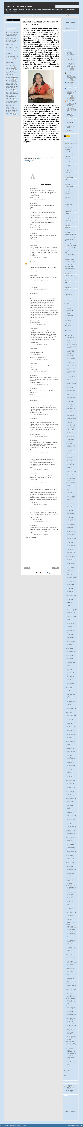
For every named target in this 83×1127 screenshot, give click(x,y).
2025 (66, 303)
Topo (81, 1125)
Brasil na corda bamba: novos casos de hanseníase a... (71, 800)
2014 (66, 1070)
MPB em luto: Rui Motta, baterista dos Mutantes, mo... (71, 479)
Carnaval (67, 161)
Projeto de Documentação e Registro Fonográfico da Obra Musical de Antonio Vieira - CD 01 (71, 76)
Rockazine (69, 130)
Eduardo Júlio (68, 186)
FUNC (66, 202)
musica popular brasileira (70, 239)
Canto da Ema (68, 158)
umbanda (67, 287)
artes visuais (68, 147)
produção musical (69, 259)
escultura (67, 189)
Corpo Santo (68, 175)
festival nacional (68, 199)
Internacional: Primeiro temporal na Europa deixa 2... (71, 1025)
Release (23, 15)
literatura (67, 216)
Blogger (49, 573)
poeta (66, 252)
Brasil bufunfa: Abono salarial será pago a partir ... (71, 631)
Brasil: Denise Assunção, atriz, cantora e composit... (71, 995)
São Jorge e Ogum (69, 275)
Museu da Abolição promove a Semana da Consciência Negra (71, 103)
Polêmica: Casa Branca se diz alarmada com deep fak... (71, 346)
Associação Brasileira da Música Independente (71, 121)
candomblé (67, 156)
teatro (66, 282)
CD (65, 163)
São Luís (67, 280)
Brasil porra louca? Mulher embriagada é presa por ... (71, 558)
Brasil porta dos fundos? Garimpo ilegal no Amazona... (71, 868)
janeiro (68, 335)
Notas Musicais (70, 108)
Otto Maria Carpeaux (69, 245)
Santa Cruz (67, 271)
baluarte (67, 151)
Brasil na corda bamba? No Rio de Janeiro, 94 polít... (71, 689)
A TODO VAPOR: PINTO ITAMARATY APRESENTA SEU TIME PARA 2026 (12, 40)
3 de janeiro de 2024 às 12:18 (41, 384)
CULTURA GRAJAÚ (71, 100)
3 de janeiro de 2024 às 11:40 (40, 344)
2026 (66, 301)
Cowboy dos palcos (34, 261)
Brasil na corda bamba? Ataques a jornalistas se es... (71, 445)
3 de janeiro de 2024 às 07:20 (41, 241)
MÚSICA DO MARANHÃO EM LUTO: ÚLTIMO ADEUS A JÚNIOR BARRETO (12, 34)
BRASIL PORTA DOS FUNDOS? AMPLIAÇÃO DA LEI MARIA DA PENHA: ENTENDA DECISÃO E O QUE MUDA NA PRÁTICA (12, 86)
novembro (68, 310)
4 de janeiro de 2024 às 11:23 (40, 482)
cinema (66, 172)
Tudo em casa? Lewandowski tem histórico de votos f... (71, 714)
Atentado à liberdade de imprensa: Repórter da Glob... (71, 533)
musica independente (70, 234)
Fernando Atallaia (70, 28)
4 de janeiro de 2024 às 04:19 (41, 414)
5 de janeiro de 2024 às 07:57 (41, 504)
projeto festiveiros (69, 261)
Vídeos (52, 15)
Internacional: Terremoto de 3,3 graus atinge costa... (71, 908)
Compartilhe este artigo (29, 160)
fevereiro (68, 332)
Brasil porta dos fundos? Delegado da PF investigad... (71, 357)
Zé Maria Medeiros (69, 294)
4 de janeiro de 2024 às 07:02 (41, 469)
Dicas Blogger (76, 1125)
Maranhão (67, 220)
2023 (66, 1067)
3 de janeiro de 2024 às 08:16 (41, 271)
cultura (66, 179)
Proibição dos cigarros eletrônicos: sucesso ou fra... (71, 618)
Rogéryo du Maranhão (70, 268)
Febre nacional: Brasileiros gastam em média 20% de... (71, 709)
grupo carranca (68, 204)
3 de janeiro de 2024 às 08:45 (41, 280)
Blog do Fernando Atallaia (21, 6)
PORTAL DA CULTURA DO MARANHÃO (70, 116)
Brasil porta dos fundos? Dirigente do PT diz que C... (71, 657)
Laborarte (67, 213)
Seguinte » (55, 567)
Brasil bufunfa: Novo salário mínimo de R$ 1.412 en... (70, 1063)
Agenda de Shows (14, 15)
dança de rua (68, 184)
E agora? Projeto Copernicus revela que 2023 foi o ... (71, 819)
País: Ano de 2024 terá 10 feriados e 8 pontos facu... (71, 839)
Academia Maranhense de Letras (70, 126)
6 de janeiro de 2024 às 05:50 (41, 534)
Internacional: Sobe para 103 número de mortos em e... (71, 1020)
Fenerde (67, 191)
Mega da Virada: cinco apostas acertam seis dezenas (71, 1057)
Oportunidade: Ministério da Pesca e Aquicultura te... (71, 921)
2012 (66, 1075)
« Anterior (26, 567)
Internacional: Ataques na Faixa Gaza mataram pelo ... (71, 873)
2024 (66, 306)
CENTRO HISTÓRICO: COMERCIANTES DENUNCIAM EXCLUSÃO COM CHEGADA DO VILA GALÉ (12, 55)
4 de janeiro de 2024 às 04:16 (41, 396)
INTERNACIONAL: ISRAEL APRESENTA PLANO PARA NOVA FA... (71, 971)
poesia (66, 250)
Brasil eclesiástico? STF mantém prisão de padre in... (71, 484)
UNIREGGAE (68, 289)
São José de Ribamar (70, 278)
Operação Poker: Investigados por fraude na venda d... (71, 757)
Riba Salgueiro (68, 266)
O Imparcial (67, 243)
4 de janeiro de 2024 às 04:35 (41, 436)
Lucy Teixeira (68, 218)
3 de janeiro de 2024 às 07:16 (41, 229)
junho (67, 323)
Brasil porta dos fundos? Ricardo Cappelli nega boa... (71, 777)
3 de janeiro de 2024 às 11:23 (40, 324)
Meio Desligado (70, 82)
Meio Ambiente (68, 223)
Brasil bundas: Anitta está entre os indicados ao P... (70, 782)
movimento (67, 227)
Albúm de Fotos (44, 15)
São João (67, 273)
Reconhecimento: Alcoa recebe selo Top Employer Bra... (71, 352)
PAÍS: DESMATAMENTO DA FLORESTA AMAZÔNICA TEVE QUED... (71, 942)
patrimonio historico (69, 247)
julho (67, 320)
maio (67, 325)
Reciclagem (67, 264)
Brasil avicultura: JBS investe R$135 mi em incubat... (71, 788)
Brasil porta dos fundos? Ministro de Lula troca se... (71, 564)
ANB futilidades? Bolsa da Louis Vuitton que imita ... (71, 384)
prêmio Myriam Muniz (69, 254)
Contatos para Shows (33, 15)
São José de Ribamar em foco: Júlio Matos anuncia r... (71, 539)
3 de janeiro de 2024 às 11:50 (40, 359)
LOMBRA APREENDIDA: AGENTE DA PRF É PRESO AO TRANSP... (71, 505)
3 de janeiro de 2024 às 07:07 (41, 199)
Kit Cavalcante (68, 211)
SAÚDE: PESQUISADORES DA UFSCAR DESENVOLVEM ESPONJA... (71, 880)
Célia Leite (67, 165)
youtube (67, 291)
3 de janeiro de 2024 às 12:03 (41, 371)
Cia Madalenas (68, 170)
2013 (66, 1072)
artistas (66, 149)
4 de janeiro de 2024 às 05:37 (41, 452)
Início (6, 15)
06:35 (39, 158)
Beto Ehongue (68, 154)
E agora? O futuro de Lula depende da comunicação (70, 1007)
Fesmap (67, 193)
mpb (66, 229)
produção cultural (69, 257)
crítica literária (68, 177)
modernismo (68, 225)
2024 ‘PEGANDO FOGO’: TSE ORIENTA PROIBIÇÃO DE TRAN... (70, 602)
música (66, 232)
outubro (68, 313)
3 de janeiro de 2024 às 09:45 (41, 289)
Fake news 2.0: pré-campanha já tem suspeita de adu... (70, 684)
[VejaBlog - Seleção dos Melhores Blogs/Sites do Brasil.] (70, 1088)
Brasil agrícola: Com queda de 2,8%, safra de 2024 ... (70, 731)
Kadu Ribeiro (68, 209)
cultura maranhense (69, 181)
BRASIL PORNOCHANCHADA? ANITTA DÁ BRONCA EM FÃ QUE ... (71, 611)
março (67, 330)
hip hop (66, 206)
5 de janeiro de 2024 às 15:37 (41, 521)
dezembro (68, 308)
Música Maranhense (71, 72)
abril (67, 328)
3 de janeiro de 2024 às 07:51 (41, 257)
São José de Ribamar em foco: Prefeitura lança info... (71, 1038)
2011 (66, 1077)
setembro (68, 315)
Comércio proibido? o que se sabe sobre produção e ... (71, 851)
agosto (68, 318)
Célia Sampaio (68, 168)
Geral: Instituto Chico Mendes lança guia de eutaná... (71, 985)
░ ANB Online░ (70, 59)
